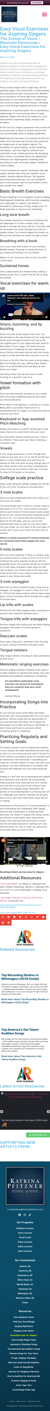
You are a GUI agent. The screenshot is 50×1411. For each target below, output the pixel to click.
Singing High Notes (23, 1326)
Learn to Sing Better (24, 1367)
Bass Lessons (25, 1251)
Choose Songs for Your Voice (23, 1353)
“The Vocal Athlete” (9, 884)
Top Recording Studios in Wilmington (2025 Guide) (20, 977)
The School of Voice (18, 38)
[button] (44, 14)
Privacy (12, 1401)
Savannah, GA (25, 1289)
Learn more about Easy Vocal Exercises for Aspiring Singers (21, 906)
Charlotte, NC (25, 1271)
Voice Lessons (25, 1233)
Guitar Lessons (25, 1246)
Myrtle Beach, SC (25, 1284)
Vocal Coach (25, 1237)
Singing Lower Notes (24, 1331)
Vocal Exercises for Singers (23, 1335)
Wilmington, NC (25, 1293)
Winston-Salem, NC (25, 1298)
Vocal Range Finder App (23, 1390)
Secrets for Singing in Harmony (23, 1371)
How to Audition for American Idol (23, 1376)
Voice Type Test (24, 1385)
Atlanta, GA (25, 1266)
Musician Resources (19, 42)
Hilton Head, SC (25, 1280)
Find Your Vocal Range (23, 1322)
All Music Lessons (25, 1228)
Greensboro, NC (25, 1275)
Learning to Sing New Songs (23, 1344)
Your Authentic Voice (24, 1317)
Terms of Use (21, 1401)
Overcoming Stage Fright (23, 1340)
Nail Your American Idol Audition (23, 1362)
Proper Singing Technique (23, 1358)
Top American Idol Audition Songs (23, 1349)
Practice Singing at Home (23, 1380)
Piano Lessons (25, 1242)
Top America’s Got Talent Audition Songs (19, 1031)
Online (25, 1302)
